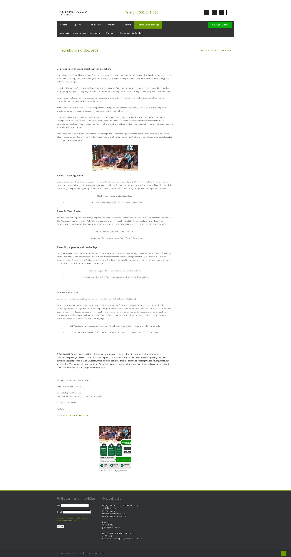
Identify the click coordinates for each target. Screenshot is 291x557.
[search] (229, 12)
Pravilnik (111, 24)
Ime (58, 506)
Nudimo (63, 24)
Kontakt (110, 33)
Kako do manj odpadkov (131, 33)
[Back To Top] (283, 553)
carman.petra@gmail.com (76, 415)
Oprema (77, 24)
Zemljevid (126, 24)
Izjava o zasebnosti (95, 553)
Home (204, 50)
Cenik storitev (94, 24)
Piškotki (81, 553)
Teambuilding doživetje (148, 24)
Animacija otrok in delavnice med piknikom (80, 33)
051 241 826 (148, 12)
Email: (60, 512)
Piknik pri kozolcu (73, 11)
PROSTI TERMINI (220, 24)
